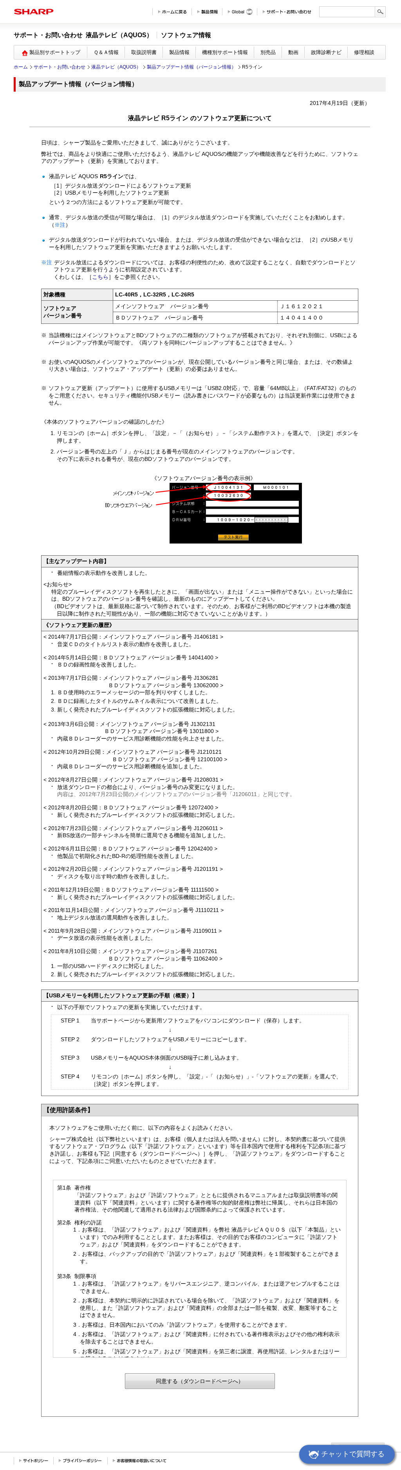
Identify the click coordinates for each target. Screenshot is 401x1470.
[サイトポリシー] (33, 1460)
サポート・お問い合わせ (59, 67)
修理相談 (364, 52)
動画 (293, 52)
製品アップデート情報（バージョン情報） (191, 67)
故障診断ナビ (326, 52)
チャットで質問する (353, 1454)
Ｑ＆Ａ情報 (106, 52)
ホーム (21, 67)
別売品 (268, 52)
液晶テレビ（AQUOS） (116, 67)
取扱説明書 (144, 52)
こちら (100, 277)
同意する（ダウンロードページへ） (200, 1381)
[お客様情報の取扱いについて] (139, 1460)
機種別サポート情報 (225, 52)
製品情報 (179, 52)
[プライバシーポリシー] (80, 1460)
